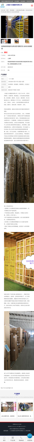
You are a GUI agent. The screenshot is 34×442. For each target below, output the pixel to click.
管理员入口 (23, 430)
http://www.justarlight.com (7, 387)
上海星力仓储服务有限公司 (14, 428)
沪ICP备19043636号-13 (21, 426)
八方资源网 (12, 430)
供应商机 (12, 10)
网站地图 (28, 430)
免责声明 (17, 430)
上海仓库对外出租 (20, 10)
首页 (7, 10)
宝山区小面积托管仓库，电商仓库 (9, 416)
